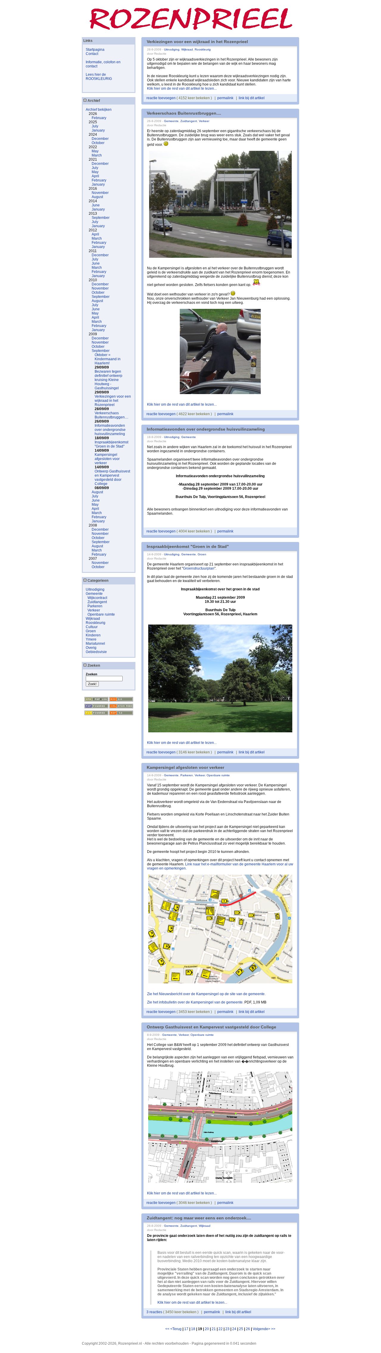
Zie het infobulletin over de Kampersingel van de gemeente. (195, 1002)
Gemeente (94, 594)
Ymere (91, 639)
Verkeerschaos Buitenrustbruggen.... (111, 415)
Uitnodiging (95, 589)
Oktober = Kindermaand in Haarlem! (108, 359)
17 (186, 1329)
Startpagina (95, 50)
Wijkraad (93, 619)
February (99, 118)
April (95, 176)
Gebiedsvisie (96, 652)
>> (273, 1329)
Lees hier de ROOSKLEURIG (99, 76)
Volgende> (262, 1329)
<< (167, 1329)
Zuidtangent (97, 602)
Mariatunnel (95, 643)
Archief (93, 101)
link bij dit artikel (252, 98)
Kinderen (93, 635)
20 (207, 1329)
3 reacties (154, 1312)
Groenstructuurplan (198, 568)
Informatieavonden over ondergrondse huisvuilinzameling (110, 429)
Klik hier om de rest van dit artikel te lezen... (182, 88)
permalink (225, 98)
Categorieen (97, 580)
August (97, 197)
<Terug (176, 1329)
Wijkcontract (97, 598)
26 (248, 1329)
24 (234, 1329)
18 (193, 1329)
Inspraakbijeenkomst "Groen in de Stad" (111, 444)
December (100, 139)
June (96, 205)
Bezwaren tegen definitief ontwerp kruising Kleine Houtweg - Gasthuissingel (108, 379)
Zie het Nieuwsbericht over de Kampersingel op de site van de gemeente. (206, 994)
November (100, 193)
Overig (91, 648)
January (98, 130)
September (101, 218)
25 (241, 1329)
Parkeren (95, 606)
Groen (91, 631)
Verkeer (94, 610)
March (97, 155)
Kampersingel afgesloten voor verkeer (107, 459)
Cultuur (92, 627)
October (98, 143)
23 (227, 1329)
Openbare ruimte (101, 614)
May (95, 151)
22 (220, 1329)
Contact (92, 54)
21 (214, 1329)
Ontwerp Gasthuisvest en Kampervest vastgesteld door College (112, 477)
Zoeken (93, 665)
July (95, 126)
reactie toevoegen (161, 98)
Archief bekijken (99, 110)
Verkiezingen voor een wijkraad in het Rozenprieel (113, 400)
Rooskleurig (95, 623)
